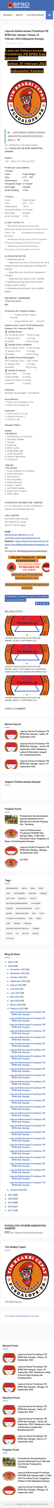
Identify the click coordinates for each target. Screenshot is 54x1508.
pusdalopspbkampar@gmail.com (22, 538)
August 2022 (16, 985)
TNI (17, 933)
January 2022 (16, 1190)
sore (8, 923)
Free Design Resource (37, 1504)
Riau (31, 918)
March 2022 (16, 1005)
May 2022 (15, 997)
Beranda (7, 15)
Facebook (23, 597)
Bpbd (8, 893)
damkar (43, 893)
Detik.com (10, 898)
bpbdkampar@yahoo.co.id (19, 534)
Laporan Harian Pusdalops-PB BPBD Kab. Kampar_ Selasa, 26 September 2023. (23, 639)
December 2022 (18, 969)
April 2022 (15, 1001)
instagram (43, 597)
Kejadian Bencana (24, 908)
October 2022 (16, 977)
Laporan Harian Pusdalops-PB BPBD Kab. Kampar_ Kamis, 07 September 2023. (34, 764)
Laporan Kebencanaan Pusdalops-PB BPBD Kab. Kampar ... (27, 1013)
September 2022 (18, 981)
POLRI (41, 913)
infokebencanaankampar (17, 903)
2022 (10, 966)
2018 (10, 1206)
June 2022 (15, 993)
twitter (25, 933)
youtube (10, 939)
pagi (34, 913)
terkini (9, 933)
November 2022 (18, 973)
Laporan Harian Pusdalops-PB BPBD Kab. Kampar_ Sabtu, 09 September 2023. (34, 734)
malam (9, 913)
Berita (19, 15)
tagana (17, 923)
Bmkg (33, 888)
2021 (10, 1195)
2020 (10, 1199)
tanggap (27, 923)
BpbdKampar (11, 597)
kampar (9, 908)
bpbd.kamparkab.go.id (35, 541)
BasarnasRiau (12, 888)
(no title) (24, 859)
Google (33, 597)
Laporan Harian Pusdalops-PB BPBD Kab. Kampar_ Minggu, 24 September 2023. (23, 699)
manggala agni (22, 913)
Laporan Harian (35, 15)
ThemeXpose (21, 1504)
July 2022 (15, 989)
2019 (10, 1202)
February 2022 (17, 1008)
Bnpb (41, 888)
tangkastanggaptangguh (17, 928)
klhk (37, 908)
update (35, 933)
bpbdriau (32, 893)
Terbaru (36, 928)
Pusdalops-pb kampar (15, 600)
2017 (10, 1210)
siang (38, 918)
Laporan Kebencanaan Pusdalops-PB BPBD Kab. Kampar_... (27, 1108)
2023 (10, 962)
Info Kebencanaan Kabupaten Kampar (22, 1316)
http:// (19, 541)
